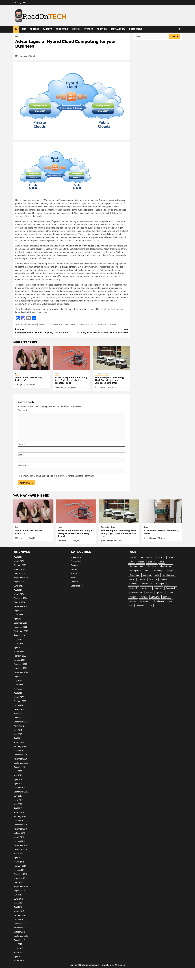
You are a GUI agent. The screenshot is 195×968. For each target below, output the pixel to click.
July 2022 (18, 681)
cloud (161, 562)
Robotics (102, 29)
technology (144, 601)
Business (151, 562)
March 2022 (19, 697)
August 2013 (19, 891)
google (164, 579)
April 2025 (18, 590)
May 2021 (18, 734)
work (150, 606)
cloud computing (136, 566)
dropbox (141, 579)
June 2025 (18, 586)
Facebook (153, 579)
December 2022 (20, 664)
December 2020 (20, 755)
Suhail (32, 56)
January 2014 (19, 870)
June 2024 (18, 615)
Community (157, 571)
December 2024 (20, 598)
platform (149, 592)
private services (56, 324)
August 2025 (19, 582)
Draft (131, 579)
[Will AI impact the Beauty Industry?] (31, 358)
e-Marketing (135, 29)
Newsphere (106, 965)
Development (168, 575)
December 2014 (20, 849)
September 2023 (21, 631)
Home (23, 29)
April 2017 (18, 808)
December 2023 (20, 623)
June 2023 (18, 643)
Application (160, 557)
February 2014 (20, 866)
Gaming (76, 29)
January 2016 (19, 841)
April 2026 (18, 557)
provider (160, 592)
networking (146, 588)
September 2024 (21, 606)
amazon (132, 557)
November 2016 (20, 829)
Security (132, 597)
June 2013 (18, 899)
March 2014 (19, 862)
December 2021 (20, 709)
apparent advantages (28, 324)
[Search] (179, 29)
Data (157, 575)
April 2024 (18, 619)
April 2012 (18, 957)
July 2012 (18, 944)
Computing (134, 575)
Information (147, 584)
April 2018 (18, 784)
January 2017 (19, 821)
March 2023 (19, 652)
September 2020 (21, 763)
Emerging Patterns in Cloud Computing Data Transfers (41, 331)
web (131, 606)
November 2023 (20, 627)
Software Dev (117, 29)
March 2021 (19, 742)
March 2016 (19, 837)
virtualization (158, 601)
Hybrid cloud (44, 324)
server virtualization (87, 324)
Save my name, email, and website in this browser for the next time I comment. (57, 476)
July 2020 (18, 771)
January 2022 (19, 705)
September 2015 (21, 845)
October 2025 (19, 573)
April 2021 (18, 738)
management (161, 584)
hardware (133, 584)
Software (155, 597)
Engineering (62, 29)
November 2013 (20, 878)
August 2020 (19, 767)
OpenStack (170, 588)
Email (21, 455)
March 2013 (19, 911)
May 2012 (18, 952)
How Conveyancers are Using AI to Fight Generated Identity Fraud (71, 380)
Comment (23, 410)
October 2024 (19, 602)
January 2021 (19, 751)
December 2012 (20, 924)
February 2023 (20, 656)
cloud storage (166, 566)
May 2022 (18, 689)
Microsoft (133, 588)
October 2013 (19, 882)
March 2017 (19, 812)
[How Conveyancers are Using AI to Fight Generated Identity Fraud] (71, 358)
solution (166, 597)
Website (22, 465)
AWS (131, 562)
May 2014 (18, 854)
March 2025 (19, 594)
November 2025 (20, 569)
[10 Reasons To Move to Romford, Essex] (162, 511)
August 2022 (19, 676)
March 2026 (19, 561)
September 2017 (21, 792)
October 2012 (19, 932)
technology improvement (106, 324)
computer (170, 571)
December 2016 (20, 825)
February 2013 (20, 915)
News (17, 36)
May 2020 (18, 775)
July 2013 (18, 895)
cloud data (152, 566)
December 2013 (20, 874)
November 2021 (20, 713)
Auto (171, 557)
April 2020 (18, 779)
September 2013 (21, 886)
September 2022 (21, 672)
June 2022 (18, 685)
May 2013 (18, 903)
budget (141, 562)
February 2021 (20, 746)
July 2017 (18, 796)
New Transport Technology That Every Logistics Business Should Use (109, 380)
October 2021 (19, 718)
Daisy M (32, 385)
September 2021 (21, 722)
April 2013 (18, 907)
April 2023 (18, 648)
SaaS (170, 592)
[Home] (16, 29)
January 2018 (19, 788)
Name (21, 444)
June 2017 (18, 800)
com (146, 571)
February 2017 (20, 816)
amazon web (146, 557)
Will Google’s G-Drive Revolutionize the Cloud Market (102, 331)
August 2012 (19, 940)
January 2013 (19, 919)
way (170, 601)
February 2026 (20, 565)
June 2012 (18, 948)
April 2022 (18, 693)
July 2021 (18, 730)
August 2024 (19, 611)
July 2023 (18, 639)
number (158, 588)
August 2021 (19, 726)
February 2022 (20, 701)
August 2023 (19, 635)
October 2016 (19, 833)
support (132, 601)
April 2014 (18, 858)
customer (147, 575)
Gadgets (47, 29)
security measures (71, 324)
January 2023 (19, 660)
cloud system (135, 571)
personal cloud (135, 592)
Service (143, 597)
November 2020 (20, 759)
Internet (88, 29)
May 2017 (18, 804)
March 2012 (19, 961)
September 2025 (21, 578)
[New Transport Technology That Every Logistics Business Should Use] (111, 358)
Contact (34, 29)
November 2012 (20, 928)
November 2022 (20, 668)
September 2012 (21, 936)
